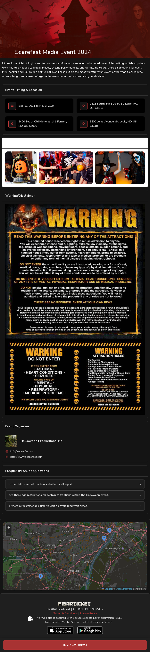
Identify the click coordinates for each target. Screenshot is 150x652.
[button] (140, 484)
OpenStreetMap (124, 588)
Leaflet (108, 588)
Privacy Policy (88, 613)
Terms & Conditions (65, 613)
